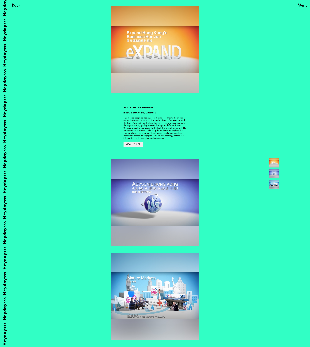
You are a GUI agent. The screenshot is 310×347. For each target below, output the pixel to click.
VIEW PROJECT (133, 144)
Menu (303, 5)
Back (16, 5)
